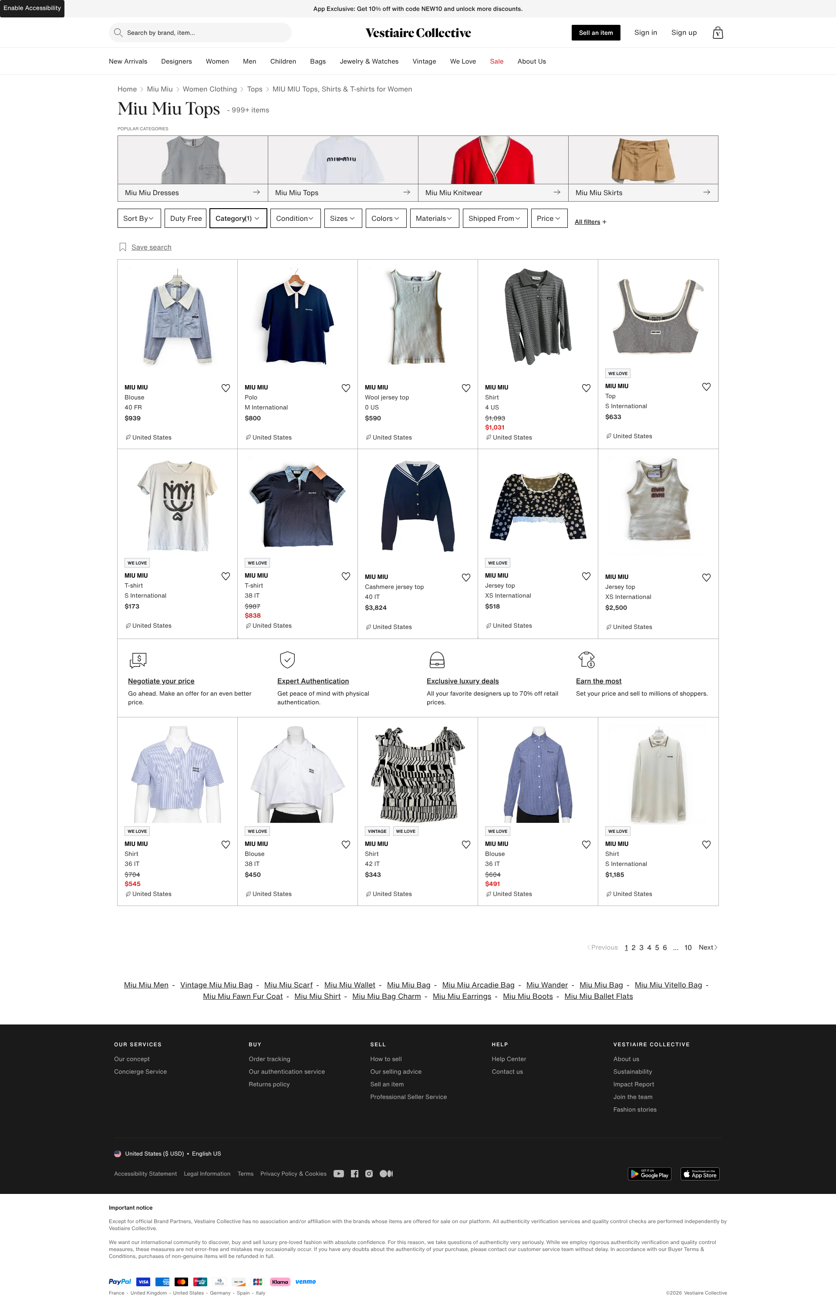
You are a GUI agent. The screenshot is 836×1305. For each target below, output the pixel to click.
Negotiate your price (161, 681)
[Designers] (199, 61)
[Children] (303, 61)
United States (188, 1293)
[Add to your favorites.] (225, 388)
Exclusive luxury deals (463, 681)
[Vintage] (443, 61)
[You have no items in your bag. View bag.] (718, 33)
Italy (261, 1293)
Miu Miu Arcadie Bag (478, 985)
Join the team (633, 1097)
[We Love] (483, 61)
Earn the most (599, 681)
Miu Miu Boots (528, 996)
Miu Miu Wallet (349, 985)
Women (217, 61)
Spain (243, 1293)
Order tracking (269, 1059)
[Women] (236, 61)
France (117, 1293)
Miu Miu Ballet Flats (599, 996)
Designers (176, 61)
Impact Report (634, 1084)
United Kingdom (149, 1293)
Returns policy (269, 1084)
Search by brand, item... (161, 32)
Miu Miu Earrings (462, 996)
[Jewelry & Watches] (405, 61)
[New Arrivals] (154, 61)
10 (688, 947)
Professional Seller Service (408, 1097)
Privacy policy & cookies (293, 1174)
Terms (245, 1174)
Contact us (507, 1071)
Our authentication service (287, 1071)
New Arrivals (128, 61)
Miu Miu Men (146, 985)
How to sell (385, 1059)
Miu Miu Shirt (317, 996)
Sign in (645, 32)
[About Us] (552, 61)
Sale (497, 61)
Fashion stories (635, 1109)
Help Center (509, 1059)
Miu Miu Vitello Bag (668, 985)
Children (283, 61)
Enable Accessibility (32, 8)
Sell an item (596, 32)
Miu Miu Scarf (288, 985)
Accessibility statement (145, 1174)
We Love (463, 61)
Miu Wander (547, 985)
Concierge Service (140, 1071)
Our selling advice (395, 1071)
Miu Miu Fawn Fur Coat (243, 996)
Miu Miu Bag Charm (386, 996)
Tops (255, 89)
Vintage (424, 61)
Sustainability (633, 1071)
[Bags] (332, 61)
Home (127, 89)
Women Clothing (210, 89)
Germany (220, 1293)
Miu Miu (159, 89)
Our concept (132, 1059)
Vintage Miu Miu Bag (216, 985)
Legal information (207, 1174)
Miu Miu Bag (409, 985)
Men (249, 61)
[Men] (263, 61)
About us (626, 1059)
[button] (718, 33)
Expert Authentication (313, 681)
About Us (532, 61)
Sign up (684, 32)
